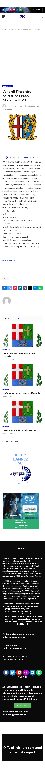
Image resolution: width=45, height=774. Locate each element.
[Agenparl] (22, 16)
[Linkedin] (32, 673)
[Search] (41, 16)
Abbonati (36, 10)
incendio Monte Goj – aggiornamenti (19, 430)
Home (4, 30)
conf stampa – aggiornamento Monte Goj (21, 393)
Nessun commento (33, 106)
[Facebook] (6, 673)
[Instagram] (26, 673)
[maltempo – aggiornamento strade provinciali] (22, 335)
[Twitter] (13, 673)
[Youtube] (19, 673)
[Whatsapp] (39, 673)
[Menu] (3, 16)
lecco (6, 278)
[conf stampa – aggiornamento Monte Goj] (22, 375)
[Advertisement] (22, 57)
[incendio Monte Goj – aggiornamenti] (22, 412)
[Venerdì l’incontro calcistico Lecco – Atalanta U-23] (22, 127)
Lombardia (7, 86)
